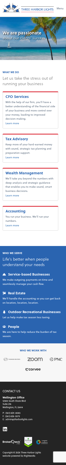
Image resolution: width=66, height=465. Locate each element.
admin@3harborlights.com (19, 419)
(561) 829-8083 (13, 412)
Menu (60, 8)
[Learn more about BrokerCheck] (12, 442)
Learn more (19, 123)
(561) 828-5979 (12, 416)
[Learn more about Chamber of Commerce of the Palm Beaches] (42, 442)
